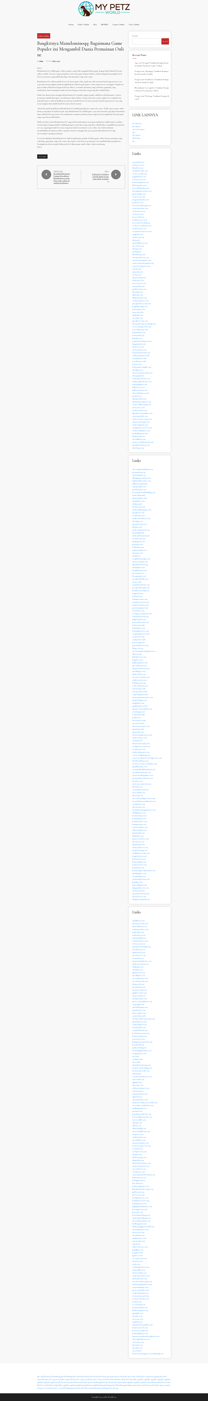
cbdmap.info (137, 504)
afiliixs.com (136, 1125)
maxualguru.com (138, 567)
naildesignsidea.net (139, 1108)
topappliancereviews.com (142, 427)
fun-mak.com (137, 787)
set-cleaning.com (138, 1304)
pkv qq (40, 1376)
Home (71, 24)
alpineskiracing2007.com (141, 401)
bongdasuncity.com (139, 570)
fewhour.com (137, 596)
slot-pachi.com (138, 573)
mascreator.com (138, 1232)
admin (41, 61)
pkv (133, 132)
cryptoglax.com (138, 1004)
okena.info (136, 1062)
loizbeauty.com (138, 280)
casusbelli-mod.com (139, 1030)
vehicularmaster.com (140, 941)
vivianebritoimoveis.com (142, 231)
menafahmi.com (138, 1235)
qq (133, 141)
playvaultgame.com (139, 885)
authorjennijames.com (140, 1088)
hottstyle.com (137, 1212)
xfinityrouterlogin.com (141, 422)
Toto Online (134, 24)
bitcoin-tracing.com (140, 1330)
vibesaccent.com (138, 944)
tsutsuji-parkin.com (139, 1094)
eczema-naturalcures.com (141, 1076)
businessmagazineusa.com (142, 735)
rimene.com (136, 364)
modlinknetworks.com (141, 853)
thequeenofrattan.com (140, 668)
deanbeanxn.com (138, 507)
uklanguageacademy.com (141, 478)
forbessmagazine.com (140, 1186)
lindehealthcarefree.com (141, 481)
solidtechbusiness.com (141, 752)
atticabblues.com (139, 1140)
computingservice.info (141, 634)
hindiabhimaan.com (140, 433)
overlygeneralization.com (142, 613)
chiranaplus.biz (138, 376)
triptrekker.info (138, 714)
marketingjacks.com (140, 425)
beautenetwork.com (140, 1327)
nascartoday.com (138, 1241)
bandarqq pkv (58, 1376)
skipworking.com (139, 277)
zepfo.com (136, 1264)
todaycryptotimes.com (141, 1275)
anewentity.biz (138, 312)
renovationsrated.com (140, 1296)
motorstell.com (138, 217)
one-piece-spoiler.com (140, 677)
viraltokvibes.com (139, 228)
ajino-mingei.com (139, 1013)
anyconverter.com (139, 283)
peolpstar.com (137, 202)
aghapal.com (137, 1082)
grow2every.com (138, 1195)
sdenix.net (136, 240)
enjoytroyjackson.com (140, 1166)
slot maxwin (66, 1379)
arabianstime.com (139, 1137)
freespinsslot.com (139, 576)
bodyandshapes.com (140, 1333)
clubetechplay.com (139, 830)
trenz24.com (136, 274)
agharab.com (137, 1097)
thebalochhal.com (139, 938)
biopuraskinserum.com (141, 352)
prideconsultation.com (141, 530)
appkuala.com (137, 315)
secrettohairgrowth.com (141, 326)
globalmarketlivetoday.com (142, 1189)
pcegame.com (137, 1252)
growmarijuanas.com (140, 608)
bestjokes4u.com (138, 538)
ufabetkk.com (137, 295)
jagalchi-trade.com (139, 993)
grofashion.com (138, 867)
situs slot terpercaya (52, 1379)
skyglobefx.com (138, 703)
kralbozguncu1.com (139, 1224)
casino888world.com (140, 789)
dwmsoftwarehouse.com (141, 1163)
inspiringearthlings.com (141, 1218)
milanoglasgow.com (139, 384)
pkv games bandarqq (92, 1382)
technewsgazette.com (140, 300)
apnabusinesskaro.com (141, 445)
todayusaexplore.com (140, 929)
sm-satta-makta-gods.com (142, 1281)
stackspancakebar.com (141, 378)
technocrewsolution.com (141, 225)
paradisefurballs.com (140, 579)
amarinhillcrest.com (140, 243)
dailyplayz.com (138, 836)
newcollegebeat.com (140, 978)
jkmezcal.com (137, 795)
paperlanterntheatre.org (141, 1114)
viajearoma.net (138, 1091)
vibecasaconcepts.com (141, 726)
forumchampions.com (140, 182)
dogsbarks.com (138, 1160)
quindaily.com (137, 1313)
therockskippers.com (140, 393)
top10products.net (139, 486)
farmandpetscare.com (140, 631)
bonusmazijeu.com (139, 815)
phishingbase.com (139, 873)
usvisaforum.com (138, 987)
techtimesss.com (138, 211)
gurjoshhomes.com (139, 1021)
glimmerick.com (138, 972)
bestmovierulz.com (139, 990)
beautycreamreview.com (141, 1146)
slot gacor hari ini (131, 1376)
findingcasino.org (139, 683)
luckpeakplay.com (139, 862)
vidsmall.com (137, 740)
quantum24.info (138, 729)
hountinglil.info (138, 533)
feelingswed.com (138, 1180)
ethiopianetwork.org (140, 616)
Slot (95, 24)
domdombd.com (138, 833)
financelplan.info (138, 495)
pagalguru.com (137, 1250)
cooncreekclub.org (139, 173)
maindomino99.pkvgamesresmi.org (104, 1388)
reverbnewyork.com (140, 981)
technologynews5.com (140, 1267)
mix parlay (157, 1382)
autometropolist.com (140, 1143)
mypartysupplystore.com (141, 961)
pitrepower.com (138, 407)
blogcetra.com (137, 648)
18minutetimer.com (139, 599)
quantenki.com (138, 732)
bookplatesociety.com (140, 1033)
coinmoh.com (137, 1148)
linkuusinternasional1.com (142, 1042)
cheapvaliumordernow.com (142, 778)
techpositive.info (139, 639)
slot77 (87, 1388)
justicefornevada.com (140, 622)
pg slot (160, 1376)
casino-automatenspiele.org (142, 263)
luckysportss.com (139, 859)
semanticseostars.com (140, 602)
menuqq (76, 1385)
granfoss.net (137, 396)
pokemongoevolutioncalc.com (143, 870)
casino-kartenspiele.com (141, 260)
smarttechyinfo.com (140, 561)
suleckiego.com (138, 448)
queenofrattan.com (139, 665)
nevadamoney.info (139, 361)
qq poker (112, 1385)
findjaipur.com (137, 967)
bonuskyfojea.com (139, 818)
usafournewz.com (138, 935)
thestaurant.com (138, 807)
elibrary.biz (136, 1073)
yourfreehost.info (139, 1016)
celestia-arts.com (138, 179)
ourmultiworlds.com (140, 171)
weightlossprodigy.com (141, 559)
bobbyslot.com (138, 547)
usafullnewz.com (138, 920)
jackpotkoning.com (139, 850)
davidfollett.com (138, 975)
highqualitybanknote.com (142, 1206)
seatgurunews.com (139, 1053)
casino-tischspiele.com (141, 266)
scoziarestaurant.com (140, 1299)
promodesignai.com (139, 1307)
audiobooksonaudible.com (142, 1325)
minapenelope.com (139, 998)
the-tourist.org (138, 246)
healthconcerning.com (140, 590)
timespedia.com (138, 286)
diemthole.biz (137, 292)
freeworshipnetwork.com (142, 1117)
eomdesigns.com (138, 712)
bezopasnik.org (138, 335)
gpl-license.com (138, 1192)
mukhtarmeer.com (139, 1238)
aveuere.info (137, 582)
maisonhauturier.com (140, 1229)
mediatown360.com (139, 410)
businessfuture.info (139, 498)
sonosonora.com (138, 1039)
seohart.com (137, 1301)
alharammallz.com (139, 1128)
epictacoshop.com (139, 350)
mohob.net (136, 556)
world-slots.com (138, 515)
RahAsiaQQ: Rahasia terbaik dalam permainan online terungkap (100, 177)
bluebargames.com (139, 185)
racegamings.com (138, 876)
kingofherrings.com (139, 306)
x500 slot (119, 1376)
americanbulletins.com (141, 1131)
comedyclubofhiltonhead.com (143, 769)
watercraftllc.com (139, 1120)
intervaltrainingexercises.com (143, 798)
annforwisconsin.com (140, 964)
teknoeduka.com (138, 1270)
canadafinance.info (139, 358)
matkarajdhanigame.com (141, 509)
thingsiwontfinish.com (141, 899)
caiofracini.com (138, 636)
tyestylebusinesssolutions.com (143, 801)
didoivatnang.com (139, 1157)
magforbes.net (137, 234)
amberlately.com (138, 952)
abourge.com (137, 1122)
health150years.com (139, 220)
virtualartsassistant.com (141, 772)
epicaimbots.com (139, 1169)
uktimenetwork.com (140, 923)
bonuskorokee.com (139, 821)
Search (134, 36)
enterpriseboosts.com (140, 257)
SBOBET (104, 24)
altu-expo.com (137, 1085)
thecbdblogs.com (138, 439)
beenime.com (137, 781)
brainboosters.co (138, 949)
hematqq (91, 1385)
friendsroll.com (138, 1045)
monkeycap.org (138, 237)
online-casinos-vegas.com (142, 419)
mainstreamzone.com (140, 605)
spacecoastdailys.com (140, 1290)
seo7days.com (137, 318)
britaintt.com (137, 1345)
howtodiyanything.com (141, 1215)
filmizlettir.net (137, 168)
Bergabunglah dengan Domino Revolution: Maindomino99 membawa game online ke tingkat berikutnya (62, 178)
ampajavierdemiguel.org (141, 946)
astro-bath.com (138, 1079)
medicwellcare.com (139, 738)
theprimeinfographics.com (142, 775)
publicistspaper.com (140, 1310)
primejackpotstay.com (141, 879)
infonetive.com (138, 347)
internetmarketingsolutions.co (144, 651)
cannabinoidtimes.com (141, 585)
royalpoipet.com (138, 804)
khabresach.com (138, 436)
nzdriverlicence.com (140, 1247)
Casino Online (118, 24)
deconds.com (137, 1348)
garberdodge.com (139, 194)
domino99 (48, 1376)
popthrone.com (138, 512)
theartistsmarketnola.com (142, 373)
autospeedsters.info (139, 691)
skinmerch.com (138, 984)
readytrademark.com (140, 1293)
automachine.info (139, 688)
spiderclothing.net (139, 1047)
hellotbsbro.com (138, 628)
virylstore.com (137, 214)
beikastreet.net (138, 165)
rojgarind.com (137, 593)
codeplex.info (137, 1059)
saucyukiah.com (138, 162)
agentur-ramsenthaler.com (142, 709)
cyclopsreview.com (139, 1151)
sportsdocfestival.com (140, 893)
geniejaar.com (137, 544)
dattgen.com (137, 1154)
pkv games (42, 156)
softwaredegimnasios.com (142, 1284)
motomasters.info (139, 720)
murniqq (83, 1385)
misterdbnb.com (138, 792)
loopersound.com (138, 995)
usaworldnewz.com (139, 926)
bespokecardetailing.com (142, 1068)
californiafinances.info (141, 355)
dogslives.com (137, 660)
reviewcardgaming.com (141, 755)
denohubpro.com (138, 671)
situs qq (153, 1376)
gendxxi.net (136, 717)
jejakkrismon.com (139, 289)
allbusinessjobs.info (139, 484)
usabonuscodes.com (139, 1278)
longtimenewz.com (139, 856)
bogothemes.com (138, 1010)
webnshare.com (138, 611)
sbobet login (53, 1385)
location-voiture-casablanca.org (144, 763)
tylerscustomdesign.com (141, 205)
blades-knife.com (139, 674)
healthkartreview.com (140, 1200)
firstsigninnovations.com (141, 191)
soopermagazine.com (140, 1287)
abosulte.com (137, 1316)
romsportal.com (138, 891)
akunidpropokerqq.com (141, 1065)
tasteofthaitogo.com (140, 329)
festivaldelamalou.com (140, 188)
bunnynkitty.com (138, 332)
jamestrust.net (137, 272)
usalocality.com (138, 932)
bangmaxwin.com (139, 344)
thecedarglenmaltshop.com (142, 469)
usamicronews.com (139, 865)
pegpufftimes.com (139, 176)
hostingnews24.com (139, 1209)
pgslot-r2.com (137, 1255)
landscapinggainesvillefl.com (143, 1226)
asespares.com (137, 1134)
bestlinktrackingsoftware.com (144, 810)
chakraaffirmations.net (141, 535)
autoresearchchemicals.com (142, 442)
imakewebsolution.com (141, 518)
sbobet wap (144, 1376)
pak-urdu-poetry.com (140, 645)
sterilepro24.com (138, 749)
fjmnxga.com (137, 338)
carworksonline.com (140, 208)
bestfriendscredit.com (140, 1071)
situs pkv (80, 1376)
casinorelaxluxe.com (140, 827)
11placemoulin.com (139, 550)
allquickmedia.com (139, 298)
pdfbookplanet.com (139, 662)
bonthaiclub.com (138, 1027)
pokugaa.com (137, 882)
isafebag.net (137, 251)
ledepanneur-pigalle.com (141, 367)
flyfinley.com (137, 527)
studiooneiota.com (139, 680)
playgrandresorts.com (140, 888)
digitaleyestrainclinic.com (142, 413)
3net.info (135, 1056)
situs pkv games (138, 129)
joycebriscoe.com (139, 955)
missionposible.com (140, 416)
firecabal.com (137, 1183)
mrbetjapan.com (138, 309)
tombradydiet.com (139, 1024)
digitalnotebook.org (140, 564)
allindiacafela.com (139, 399)
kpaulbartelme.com (139, 766)
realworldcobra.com (140, 686)
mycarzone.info (138, 723)
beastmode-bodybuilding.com (143, 492)
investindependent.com (141, 1221)
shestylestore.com (139, 896)
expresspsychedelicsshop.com (143, 1174)
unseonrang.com (138, 642)
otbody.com (136, 269)
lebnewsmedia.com (139, 1036)
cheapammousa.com (140, 1099)
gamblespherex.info (139, 706)
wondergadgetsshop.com (141, 1050)
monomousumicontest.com (142, 697)
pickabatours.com (139, 489)
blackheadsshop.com (140, 761)
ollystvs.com (137, 654)
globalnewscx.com (139, 657)
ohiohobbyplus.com (139, 1007)
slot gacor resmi (162, 1385)
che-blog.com (137, 521)
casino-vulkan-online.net (141, 404)
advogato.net (137, 249)
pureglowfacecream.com (141, 303)
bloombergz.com (138, 254)
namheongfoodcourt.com (141, 381)
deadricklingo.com (139, 700)
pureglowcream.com (140, 321)
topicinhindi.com (139, 475)
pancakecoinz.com (139, 524)
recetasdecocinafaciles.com (142, 1105)
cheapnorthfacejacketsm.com (143, 1019)
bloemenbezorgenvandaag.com (144, 324)
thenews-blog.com (139, 1273)
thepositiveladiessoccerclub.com (144, 1102)
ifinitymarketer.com (140, 847)
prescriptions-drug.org (141, 223)
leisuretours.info (138, 625)
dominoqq (136, 138)
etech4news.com (138, 1172)
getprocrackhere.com (140, 839)
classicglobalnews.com (141, 1339)
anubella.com (137, 1322)
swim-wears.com (138, 197)
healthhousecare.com (140, 1198)
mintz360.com (137, 553)
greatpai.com (137, 1111)
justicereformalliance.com (142, 1001)
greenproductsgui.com (140, 587)
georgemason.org (138, 472)
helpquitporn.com (139, 1203)
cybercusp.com (138, 1342)
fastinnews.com (138, 841)
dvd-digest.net (137, 370)
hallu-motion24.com (139, 390)
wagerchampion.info (140, 694)
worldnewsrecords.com (141, 746)
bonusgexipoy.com (139, 824)
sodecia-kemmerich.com (141, 784)
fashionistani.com (139, 1177)
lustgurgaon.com (138, 541)
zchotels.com (137, 1261)
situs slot (120, 1379)
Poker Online (83, 24)
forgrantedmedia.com (140, 199)
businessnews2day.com (141, 743)
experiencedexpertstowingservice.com (147, 758)
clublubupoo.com (138, 813)
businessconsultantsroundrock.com (145, 1336)
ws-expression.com (139, 1258)
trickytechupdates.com (141, 430)
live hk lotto (137, 123)
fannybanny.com (138, 844)
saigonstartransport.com (141, 341)
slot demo (148, 1382)
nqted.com (136, 1244)
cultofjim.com (137, 970)
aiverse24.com (137, 1319)
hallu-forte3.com (138, 387)
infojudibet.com (138, 501)
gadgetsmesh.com (139, 619)
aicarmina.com (138, 958)
